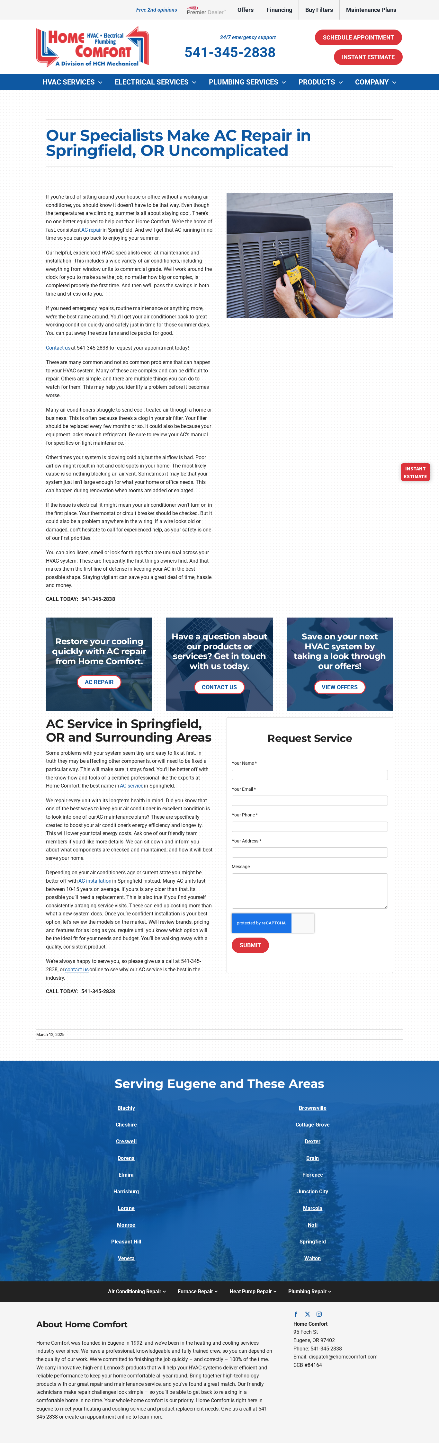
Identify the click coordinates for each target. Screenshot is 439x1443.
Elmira (126, 1175)
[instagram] (319, 1314)
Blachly (126, 1108)
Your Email (244, 789)
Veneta (126, 1258)
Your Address (246, 840)
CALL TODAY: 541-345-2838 (80, 599)
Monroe (126, 1225)
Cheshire (126, 1125)
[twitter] (307, 1314)
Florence (312, 1175)
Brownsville (313, 1108)
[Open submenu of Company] (396, 82)
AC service (131, 786)
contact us (77, 969)
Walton (312, 1258)
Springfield (313, 1242)
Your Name (244, 763)
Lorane (126, 1208)
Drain (312, 1158)
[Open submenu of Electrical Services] (196, 82)
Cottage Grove (313, 1125)
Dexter (312, 1141)
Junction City (312, 1192)
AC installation (95, 881)
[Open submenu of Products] (342, 82)
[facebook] (296, 1314)
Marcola (313, 1208)
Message (241, 866)
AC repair (91, 230)
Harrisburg (126, 1192)
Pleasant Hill (126, 1242)
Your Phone (245, 814)
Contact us (58, 348)
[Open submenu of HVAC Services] (102, 82)
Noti (313, 1225)
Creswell (126, 1141)
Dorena (126, 1158)
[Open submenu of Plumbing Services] (285, 82)
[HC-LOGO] (92, 28)
